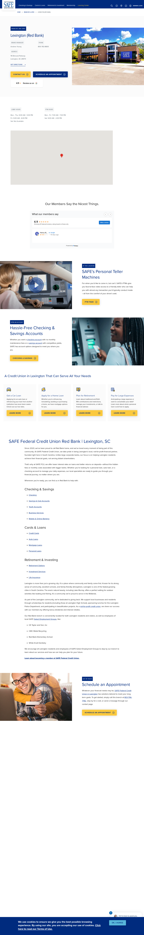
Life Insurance (34, 577)
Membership (71, 5)
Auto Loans (33, 539)
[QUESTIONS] (116, 5)
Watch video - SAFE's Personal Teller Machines (36, 285)
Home (19, 12)
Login (137, 6)
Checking (33, 495)
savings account (35, 343)
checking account (34, 339)
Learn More (15, 413)
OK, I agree (117, 923)
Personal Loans (35, 551)
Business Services (36, 512)
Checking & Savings (25, 5)
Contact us (19, 74)
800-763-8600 (43, 46)
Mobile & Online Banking (39, 518)
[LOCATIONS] (121, 5)
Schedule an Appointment (49, 74)
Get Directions (16, 64)
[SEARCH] (111, 5)
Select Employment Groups (45, 619)
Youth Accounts (35, 506)
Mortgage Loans (35, 545)
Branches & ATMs (29, 12)
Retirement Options (37, 565)
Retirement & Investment (56, 5)
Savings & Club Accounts (39, 501)
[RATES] (126, 5)
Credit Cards (34, 533)
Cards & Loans (40, 5)
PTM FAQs (89, 302)
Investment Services (37, 571)
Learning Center (83, 5)
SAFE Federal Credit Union (8, 5)
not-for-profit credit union (90, 606)
